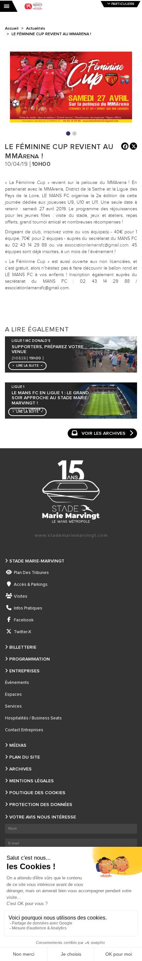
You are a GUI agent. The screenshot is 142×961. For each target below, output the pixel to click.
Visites (20, 596)
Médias (17, 745)
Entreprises (24, 671)
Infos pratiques (28, 608)
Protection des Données (40, 804)
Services (13, 706)
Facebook (24, 620)
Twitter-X (22, 632)
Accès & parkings (31, 585)
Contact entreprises (24, 730)
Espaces (13, 694)
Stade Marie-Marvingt (36, 561)
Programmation (29, 659)
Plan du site (24, 757)
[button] (27, 366)
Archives (20, 769)
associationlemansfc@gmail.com (96, 245)
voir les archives (103, 433)
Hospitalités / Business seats (33, 718)
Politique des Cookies (37, 793)
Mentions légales (31, 781)
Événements (17, 683)
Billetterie (22, 647)
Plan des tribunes (31, 573)
